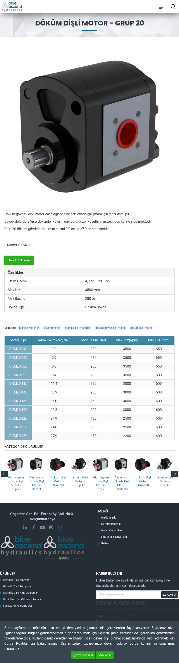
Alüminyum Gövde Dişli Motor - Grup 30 (37, 483)
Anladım (106, 655)
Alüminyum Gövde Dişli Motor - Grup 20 (16, 483)
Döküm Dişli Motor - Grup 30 (58, 481)
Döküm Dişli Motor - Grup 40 (80, 481)
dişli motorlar (52, 327)
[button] (4, 474)
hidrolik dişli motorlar (77, 327)
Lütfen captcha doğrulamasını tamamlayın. (113, 618)
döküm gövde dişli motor (110, 327)
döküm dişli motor (141, 327)
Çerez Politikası (83, 655)
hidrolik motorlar (29, 327)
